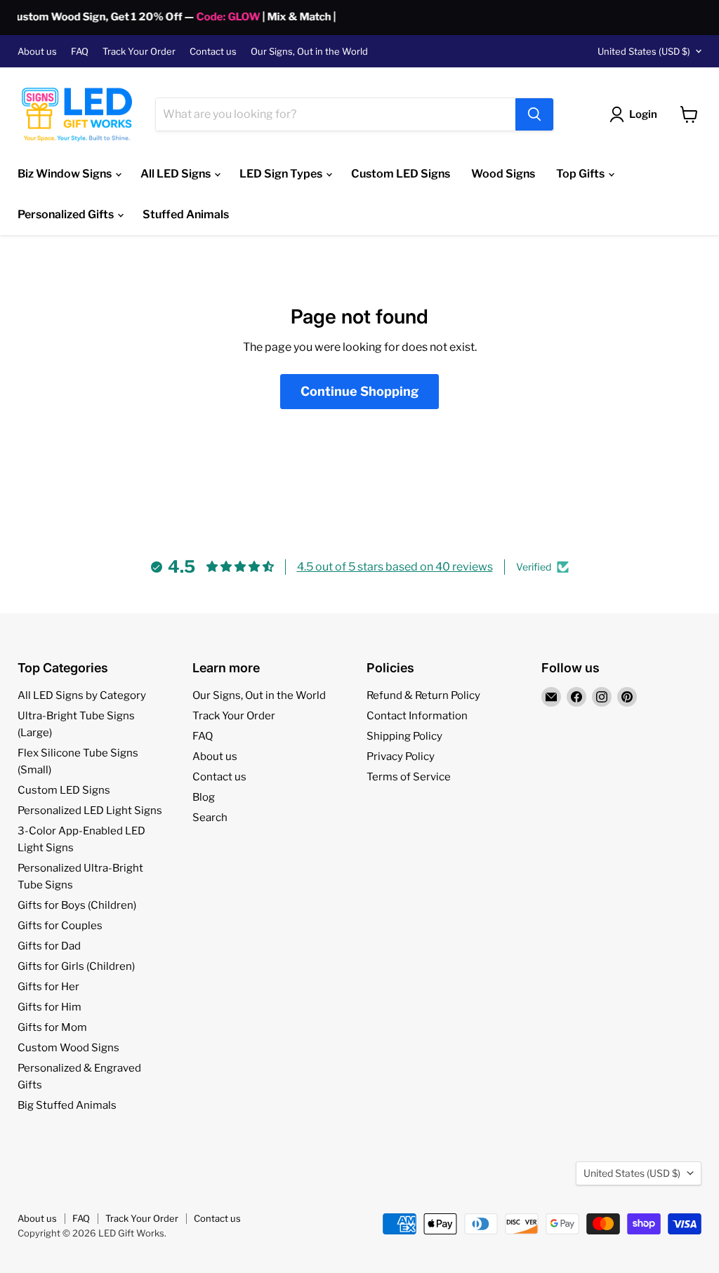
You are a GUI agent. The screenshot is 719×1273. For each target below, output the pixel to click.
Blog (203, 797)
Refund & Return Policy (423, 695)
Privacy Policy (401, 756)
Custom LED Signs (400, 173)
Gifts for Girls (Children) (76, 966)
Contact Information (417, 715)
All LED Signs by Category (82, 695)
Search (209, 817)
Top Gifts (581, 173)
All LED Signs (176, 173)
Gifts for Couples (60, 925)
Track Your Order (139, 51)
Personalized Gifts (67, 214)
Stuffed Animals (186, 214)
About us (37, 51)
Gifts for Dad (49, 946)
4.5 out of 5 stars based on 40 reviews (395, 566)
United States (644, 51)
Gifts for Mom (52, 1027)
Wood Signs (503, 173)
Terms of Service (409, 777)
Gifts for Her (48, 986)
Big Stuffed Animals (67, 1105)
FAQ (79, 51)
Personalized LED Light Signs (90, 810)
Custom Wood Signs (68, 1047)
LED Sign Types (281, 173)
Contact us (213, 51)
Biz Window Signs (66, 173)
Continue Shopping (359, 391)
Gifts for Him (49, 1007)
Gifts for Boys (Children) (77, 905)
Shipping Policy (404, 736)
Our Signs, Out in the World (309, 51)
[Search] (534, 114)
